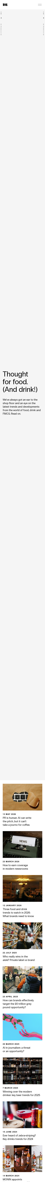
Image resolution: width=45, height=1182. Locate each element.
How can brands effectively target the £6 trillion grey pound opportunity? (18, 1004)
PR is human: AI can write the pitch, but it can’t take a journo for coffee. (17, 821)
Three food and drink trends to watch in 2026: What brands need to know (18, 913)
